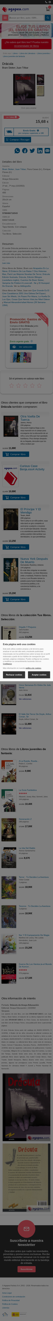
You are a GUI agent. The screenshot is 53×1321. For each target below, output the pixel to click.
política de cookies (33, 668)
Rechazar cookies (14, 675)
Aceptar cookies (39, 675)
